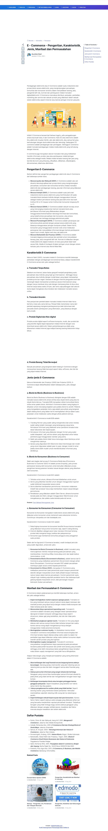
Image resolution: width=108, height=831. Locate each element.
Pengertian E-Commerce (92, 48)
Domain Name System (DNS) (36, 777)
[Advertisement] (54, 24)
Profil (40, 827)
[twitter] (22, 52)
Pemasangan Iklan (57, 827)
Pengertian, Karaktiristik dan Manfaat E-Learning (67, 778)
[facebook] (22, 48)
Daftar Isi (66, 827)
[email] (22, 62)
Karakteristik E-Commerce (93, 51)
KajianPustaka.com (56, 825)
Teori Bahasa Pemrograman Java (43, 502)
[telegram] (22, 59)
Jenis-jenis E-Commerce (92, 54)
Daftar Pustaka (89, 62)
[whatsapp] (22, 55)
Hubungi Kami (47, 827)
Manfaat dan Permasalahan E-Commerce (93, 58)
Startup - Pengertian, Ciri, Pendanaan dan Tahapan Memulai (39, 804)
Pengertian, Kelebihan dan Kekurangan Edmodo (68, 804)
